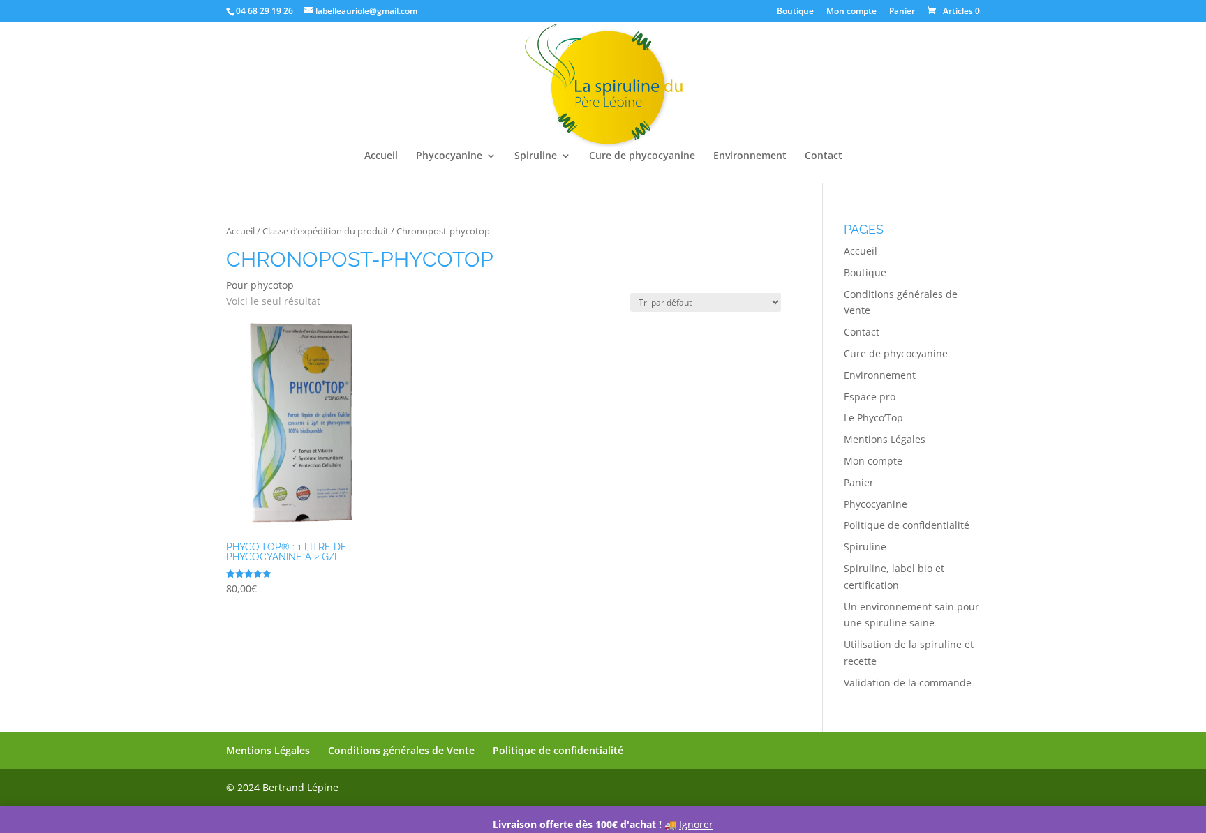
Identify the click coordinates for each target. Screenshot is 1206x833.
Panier (902, 12)
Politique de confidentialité (906, 525)
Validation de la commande (908, 682)
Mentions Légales (884, 439)
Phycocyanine (449, 156)
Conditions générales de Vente (401, 750)
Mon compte (851, 12)
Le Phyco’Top (873, 417)
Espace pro (869, 396)
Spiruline (535, 156)
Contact (823, 156)
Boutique (795, 12)
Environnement (750, 156)
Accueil (381, 156)
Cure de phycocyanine (642, 156)
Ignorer (696, 824)
